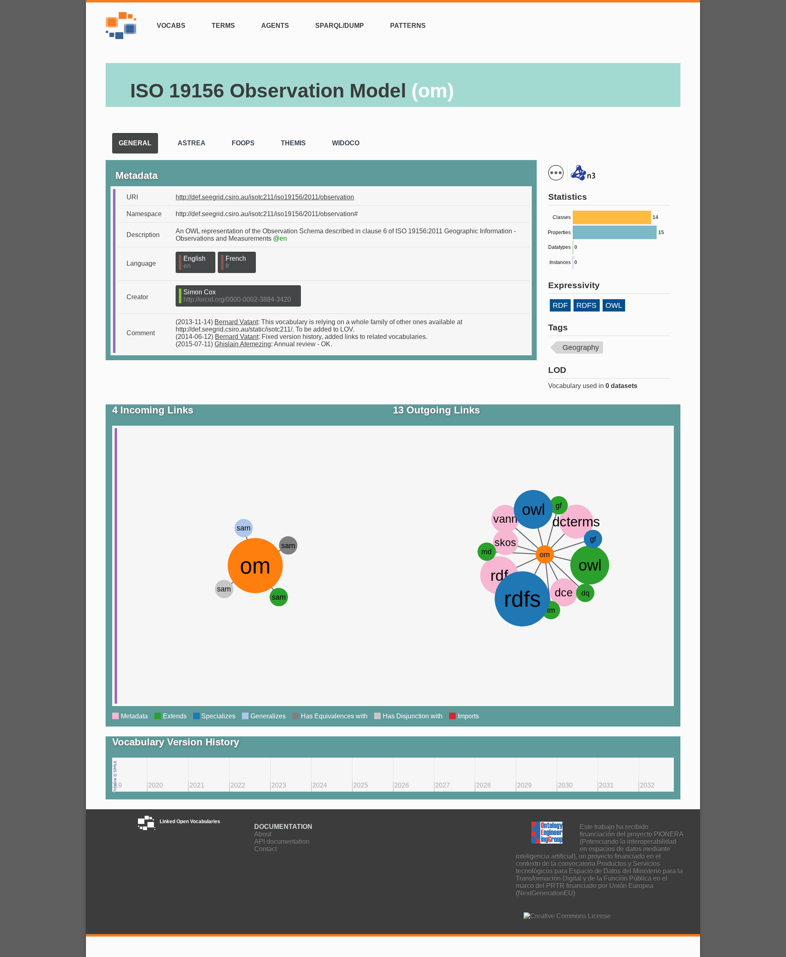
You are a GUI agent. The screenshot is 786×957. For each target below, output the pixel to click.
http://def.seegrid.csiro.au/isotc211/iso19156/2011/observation (265, 197)
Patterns (408, 25)
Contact (265, 848)
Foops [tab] (243, 143)
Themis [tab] (293, 143)
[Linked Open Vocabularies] (123, 30)
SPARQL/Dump (339, 25)
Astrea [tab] (192, 143)
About (262, 834)
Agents (275, 25)
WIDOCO (651, 149)
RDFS (586, 305)
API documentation (281, 841)
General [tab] (135, 143)
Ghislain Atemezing (243, 344)
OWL (613, 305)
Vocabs (171, 25)
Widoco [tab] (345, 143)
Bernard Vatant (236, 321)
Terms (223, 25)
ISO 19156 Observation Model (292, 91)
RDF (560, 305)
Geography (580, 347)
